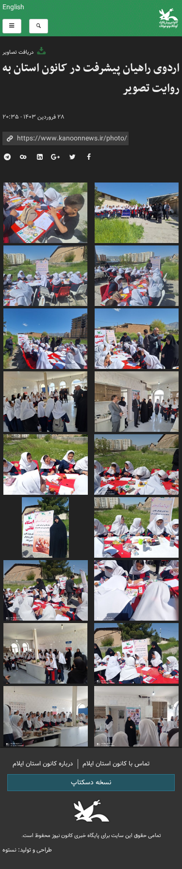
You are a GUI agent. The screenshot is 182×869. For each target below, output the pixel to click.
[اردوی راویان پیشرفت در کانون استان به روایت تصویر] (45, 211)
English (13, 7)
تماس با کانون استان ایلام (116, 764)
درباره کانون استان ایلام (43, 764)
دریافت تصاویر (18, 52)
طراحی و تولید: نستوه (27, 849)
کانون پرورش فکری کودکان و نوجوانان (121, 18)
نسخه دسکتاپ (91, 782)
